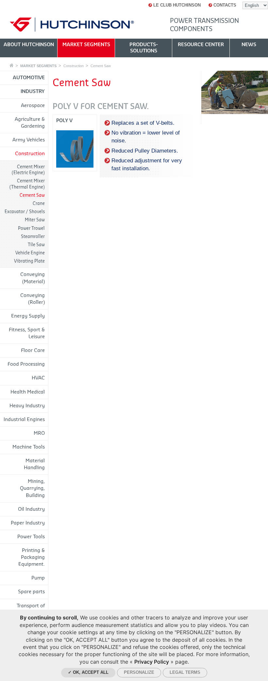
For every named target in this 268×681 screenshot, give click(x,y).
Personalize (139, 672)
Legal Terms (185, 672)
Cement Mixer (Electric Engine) (28, 170)
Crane (39, 203)
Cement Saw (101, 66)
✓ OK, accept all (88, 672)
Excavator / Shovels (25, 212)
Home (11, 65)
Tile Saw (36, 245)
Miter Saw (35, 220)
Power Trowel (31, 228)
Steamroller (33, 236)
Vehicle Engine (30, 253)
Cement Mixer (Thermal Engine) (27, 184)
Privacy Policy (151, 661)
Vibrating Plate (29, 261)
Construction (73, 66)
